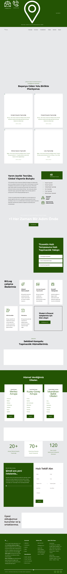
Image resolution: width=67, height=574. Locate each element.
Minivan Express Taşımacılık (18, 151)
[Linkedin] (55, 572)
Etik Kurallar (10, 315)
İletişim (59, 29)
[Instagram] (61, 572)
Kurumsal (36, 29)
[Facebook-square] (58, 572)
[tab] (50, 265)
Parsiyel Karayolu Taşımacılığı (48, 115)
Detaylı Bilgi (18, 123)
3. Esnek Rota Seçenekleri (45, 265)
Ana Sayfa (30, 29)
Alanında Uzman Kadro (48, 198)
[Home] (6, 30)
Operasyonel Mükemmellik (50, 202)
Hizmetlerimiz (43, 29)
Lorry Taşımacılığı (48, 151)
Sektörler (54, 29)
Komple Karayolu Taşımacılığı (18, 115)
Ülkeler (49, 29)
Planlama (24, 315)
